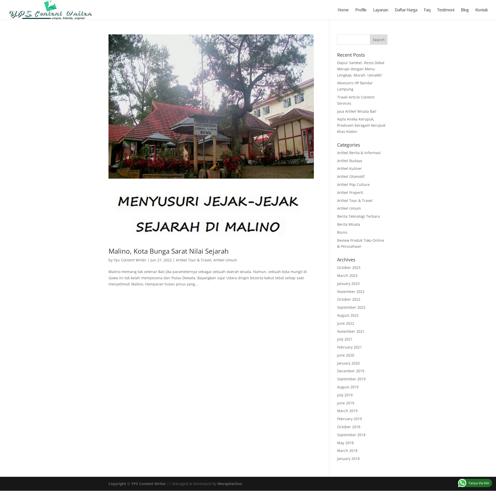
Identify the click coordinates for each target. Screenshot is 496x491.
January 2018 (348, 458)
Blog (465, 10)
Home (343, 10)
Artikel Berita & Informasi (359, 152)
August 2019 (348, 386)
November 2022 (351, 291)
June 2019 (345, 403)
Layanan (380, 10)
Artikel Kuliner (349, 168)
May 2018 (345, 442)
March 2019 (347, 410)
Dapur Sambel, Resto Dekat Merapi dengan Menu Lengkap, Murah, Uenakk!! (360, 69)
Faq (427, 10)
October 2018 (348, 426)
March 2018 (347, 450)
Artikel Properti (350, 192)
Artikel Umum (225, 260)
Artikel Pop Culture (353, 184)
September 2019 (351, 378)
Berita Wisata (348, 224)
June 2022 (345, 323)
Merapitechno (230, 483)
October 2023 (348, 267)
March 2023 (347, 275)
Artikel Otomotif (351, 176)
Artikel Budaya (349, 160)
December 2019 (350, 370)
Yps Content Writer (130, 260)
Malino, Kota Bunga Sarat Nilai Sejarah (169, 251)
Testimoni (445, 10)
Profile (360, 10)
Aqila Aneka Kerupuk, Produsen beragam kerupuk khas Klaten (361, 125)
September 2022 (351, 307)
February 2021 (349, 347)
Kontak (481, 10)
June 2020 (345, 355)
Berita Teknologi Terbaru (358, 216)
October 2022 (348, 299)
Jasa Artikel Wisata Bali (356, 111)
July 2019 (345, 394)
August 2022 (348, 315)
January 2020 (348, 363)
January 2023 (348, 283)
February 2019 (349, 418)
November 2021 (351, 331)
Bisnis (342, 232)
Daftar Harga (406, 10)
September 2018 (351, 434)
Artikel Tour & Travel (193, 260)
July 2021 (345, 339)
